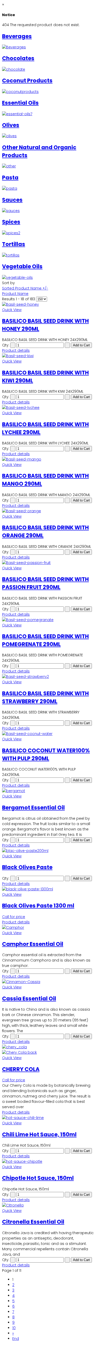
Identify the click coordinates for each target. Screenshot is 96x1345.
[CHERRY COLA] (48, 1049)
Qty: (5, 345)
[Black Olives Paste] (48, 850)
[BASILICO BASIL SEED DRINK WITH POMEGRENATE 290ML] (48, 620)
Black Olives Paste (27, 867)
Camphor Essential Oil (32, 944)
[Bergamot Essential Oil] (48, 791)
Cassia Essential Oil (29, 998)
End (15, 1338)
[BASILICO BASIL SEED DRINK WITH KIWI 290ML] (48, 356)
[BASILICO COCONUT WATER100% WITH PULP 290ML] (48, 733)
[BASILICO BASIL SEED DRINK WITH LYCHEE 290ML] (48, 407)
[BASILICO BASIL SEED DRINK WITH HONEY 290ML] (48, 304)
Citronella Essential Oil (33, 1221)
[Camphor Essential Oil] (48, 927)
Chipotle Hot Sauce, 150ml (38, 1178)
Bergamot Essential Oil (33, 807)
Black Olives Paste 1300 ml (38, 905)
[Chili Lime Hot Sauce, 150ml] (48, 1117)
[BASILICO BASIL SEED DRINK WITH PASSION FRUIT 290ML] (48, 562)
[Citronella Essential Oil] (48, 1205)
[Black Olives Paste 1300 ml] (48, 889)
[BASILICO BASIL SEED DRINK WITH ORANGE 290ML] (48, 511)
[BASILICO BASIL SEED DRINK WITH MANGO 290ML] (48, 459)
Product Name (15, 293)
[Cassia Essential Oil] (48, 982)
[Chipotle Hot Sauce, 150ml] (48, 1161)
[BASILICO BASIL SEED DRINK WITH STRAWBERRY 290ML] (48, 676)
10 (14, 1327)
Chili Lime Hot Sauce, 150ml (39, 1134)
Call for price (13, 916)
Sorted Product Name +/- (25, 288)
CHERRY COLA (20, 1069)
